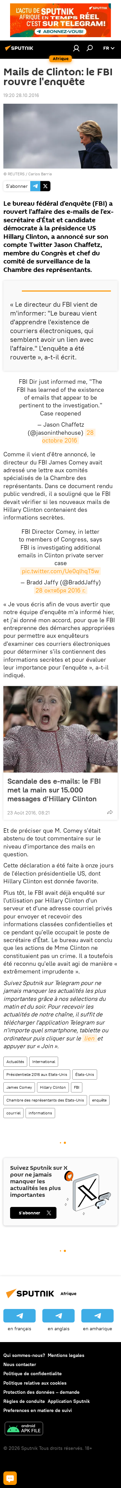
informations (40, 1112)
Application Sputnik (69, 1401)
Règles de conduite (24, 1401)
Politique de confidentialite (32, 1373)
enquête (99, 1100)
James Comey (19, 1087)
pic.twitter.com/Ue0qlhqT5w (60, 571)
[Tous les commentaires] (10, 1478)
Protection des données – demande (41, 1392)
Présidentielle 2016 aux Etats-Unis (36, 1074)
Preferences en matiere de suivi (37, 1410)
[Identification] (76, 48)
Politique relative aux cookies (35, 1383)
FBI (76, 1087)
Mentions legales (66, 1355)
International (43, 1061)
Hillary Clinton (53, 1087)
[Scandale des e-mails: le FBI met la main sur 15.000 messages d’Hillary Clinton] (60, 729)
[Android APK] (24, 1429)
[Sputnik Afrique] (20, 51)
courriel (13, 1112)
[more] (110, 812)
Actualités (15, 1061)
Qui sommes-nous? (24, 1355)
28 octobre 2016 (68, 436)
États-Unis (84, 1074)
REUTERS (16, 173)
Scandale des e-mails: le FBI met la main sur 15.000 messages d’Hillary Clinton (54, 790)
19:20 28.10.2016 (21, 95)
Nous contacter (19, 1364)
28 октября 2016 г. (61, 590)
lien (89, 1038)
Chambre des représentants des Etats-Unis (45, 1100)
